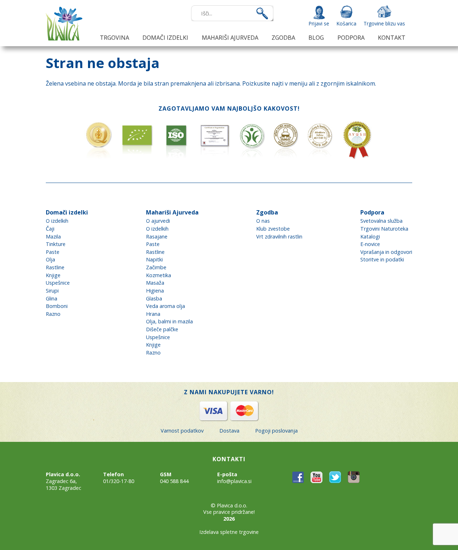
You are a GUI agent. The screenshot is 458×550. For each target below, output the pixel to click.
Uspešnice (58, 282)
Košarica (346, 23)
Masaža (155, 282)
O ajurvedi (158, 220)
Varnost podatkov (182, 430)
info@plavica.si (234, 481)
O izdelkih (57, 220)
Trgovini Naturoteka (384, 228)
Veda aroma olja (165, 306)
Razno (53, 313)
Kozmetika (158, 275)
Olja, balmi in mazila (169, 321)
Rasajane (156, 236)
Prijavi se (318, 23)
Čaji (50, 228)
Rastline (55, 267)
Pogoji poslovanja (276, 430)
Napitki (154, 259)
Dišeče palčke (162, 329)
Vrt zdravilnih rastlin (279, 236)
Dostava (229, 430)
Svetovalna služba (381, 220)
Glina (51, 298)
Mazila (53, 236)
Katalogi (370, 236)
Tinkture (55, 244)
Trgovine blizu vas (384, 23)
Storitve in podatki (382, 259)
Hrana (153, 313)
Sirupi (52, 290)
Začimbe (156, 267)
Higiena (155, 290)
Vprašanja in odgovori (386, 252)
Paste (52, 252)
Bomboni (57, 306)
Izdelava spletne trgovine (229, 532)
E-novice (370, 244)
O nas (263, 220)
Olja (50, 259)
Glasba (154, 298)
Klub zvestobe (273, 228)
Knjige (53, 275)
